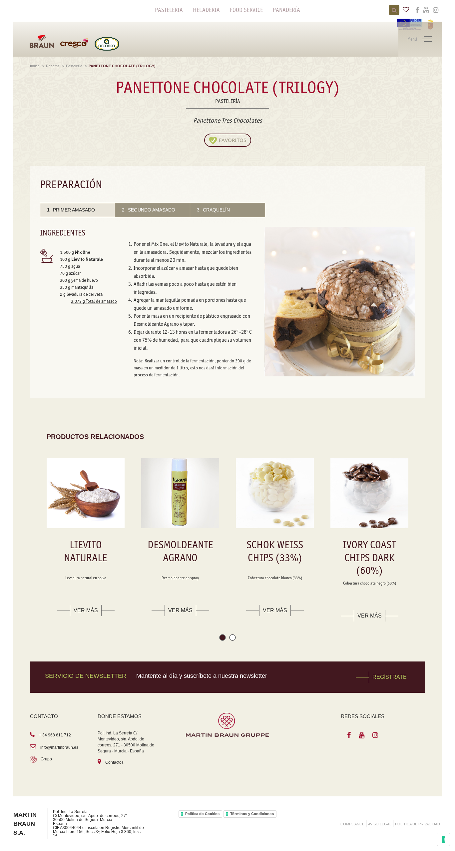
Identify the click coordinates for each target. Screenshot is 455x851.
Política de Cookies (202, 813)
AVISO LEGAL (379, 824)
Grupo (46, 759)
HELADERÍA (206, 10)
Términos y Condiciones (252, 813)
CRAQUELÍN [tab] (213, 210)
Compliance (352, 824)
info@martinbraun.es (59, 747)
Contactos (114, 762)
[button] (223, 638)
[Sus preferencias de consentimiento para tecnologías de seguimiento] (443, 839)
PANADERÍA (286, 10)
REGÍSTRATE (389, 677)
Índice (35, 66)
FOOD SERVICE (246, 10)
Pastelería (74, 66)
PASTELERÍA (169, 10)
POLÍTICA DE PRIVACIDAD (417, 824)
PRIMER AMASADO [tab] (71, 210)
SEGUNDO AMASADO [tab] (148, 210)
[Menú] (427, 39)
